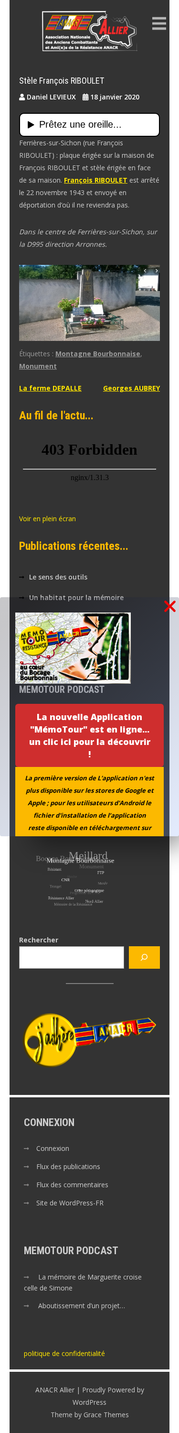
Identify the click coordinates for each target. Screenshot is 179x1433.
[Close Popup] (170, 607)
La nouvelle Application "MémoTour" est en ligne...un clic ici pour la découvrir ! (89, 735)
